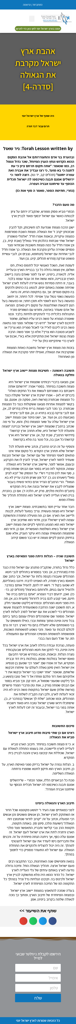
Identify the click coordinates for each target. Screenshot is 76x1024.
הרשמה (27, 5)
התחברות (37, 5)
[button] (31, 19)
